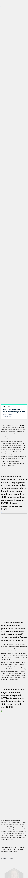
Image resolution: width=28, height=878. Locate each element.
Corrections (6, 406)
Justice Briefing (12, 851)
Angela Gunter (8, 414)
